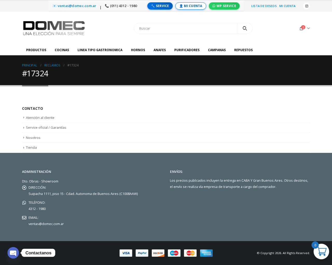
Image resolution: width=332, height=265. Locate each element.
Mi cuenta (287, 6)
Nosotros (33, 137)
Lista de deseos (264, 6)
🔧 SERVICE (160, 6)
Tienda (31, 147)
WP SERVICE (226, 6)
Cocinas (62, 50)
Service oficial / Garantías (46, 127)
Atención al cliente (40, 117)
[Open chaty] (13, 253)
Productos (36, 50)
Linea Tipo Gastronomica (100, 50)
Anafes (160, 50)
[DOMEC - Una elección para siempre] (54, 28)
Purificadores (186, 50)
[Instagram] (306, 6)
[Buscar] (245, 28)
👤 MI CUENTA (190, 6)
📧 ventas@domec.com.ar (74, 6)
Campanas (217, 50)
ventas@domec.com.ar (46, 224)
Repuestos (243, 50)
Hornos (138, 50)
